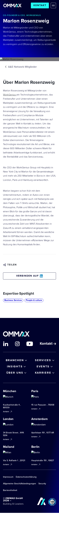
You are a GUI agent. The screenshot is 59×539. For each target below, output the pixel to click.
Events (43, 366)
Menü (53, 5)
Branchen (15, 360)
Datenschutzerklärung (26, 477)
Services (43, 360)
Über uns (14, 372)
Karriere (43, 372)
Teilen (12, 264)
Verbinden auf (27, 275)
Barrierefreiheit (10, 490)
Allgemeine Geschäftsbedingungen (19, 483)
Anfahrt (6, 412)
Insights (15, 366)
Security (42, 483)
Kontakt (39, 5)
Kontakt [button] (46, 343)
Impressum (8, 477)
